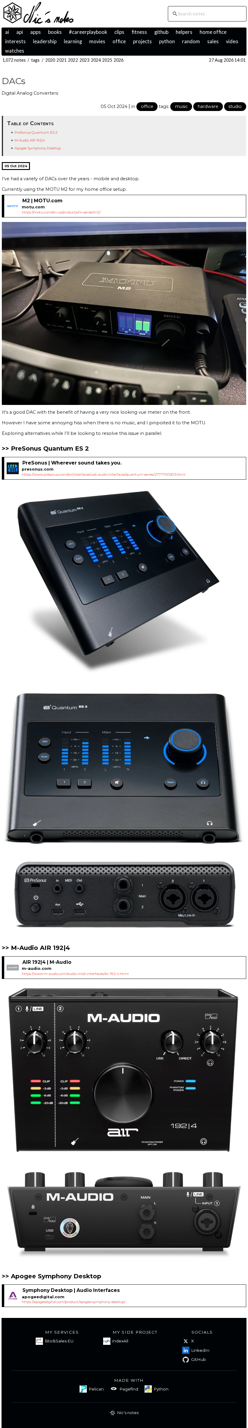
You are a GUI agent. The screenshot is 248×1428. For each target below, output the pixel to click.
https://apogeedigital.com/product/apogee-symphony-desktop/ (74, 1302)
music (181, 106)
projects (142, 41)
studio (235, 106)
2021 (62, 60)
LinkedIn (200, 1350)
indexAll (120, 1340)
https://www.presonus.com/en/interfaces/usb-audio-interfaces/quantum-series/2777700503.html (103, 474)
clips (119, 32)
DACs (13, 81)
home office (213, 32)
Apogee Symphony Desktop (38, 148)
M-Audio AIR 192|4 (30, 140)
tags (35, 60)
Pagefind (128, 1389)
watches (14, 51)
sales (213, 41)
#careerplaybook (88, 32)
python (167, 41)
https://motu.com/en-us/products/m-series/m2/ (61, 212)
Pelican (96, 1389)
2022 (73, 60)
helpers (184, 32)
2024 (96, 60)
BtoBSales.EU (59, 1340)
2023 (85, 60)
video (232, 41)
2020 (50, 60)
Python (161, 1389)
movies (97, 41)
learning (73, 41)
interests (15, 41)
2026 (119, 60)
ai (7, 32)
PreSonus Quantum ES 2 (36, 132)
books (55, 32)
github (161, 32)
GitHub (198, 1359)
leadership (45, 41)
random (191, 41)
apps (35, 32)
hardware (207, 106)
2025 (107, 60)
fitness (139, 32)
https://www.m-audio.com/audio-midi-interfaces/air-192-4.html (75, 974)
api (19, 32)
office (119, 41)
